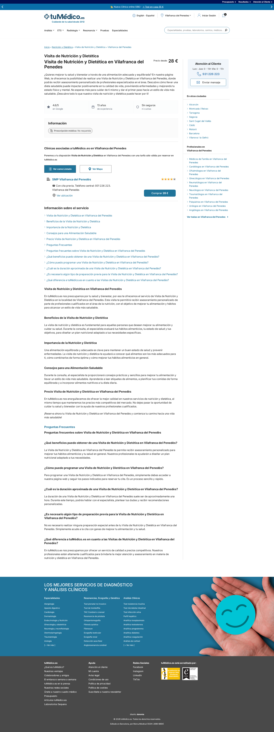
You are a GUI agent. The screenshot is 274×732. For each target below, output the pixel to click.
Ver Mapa (97, 169)
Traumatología (50, 637)
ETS (59, 30)
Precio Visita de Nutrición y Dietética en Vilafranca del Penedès (83, 239)
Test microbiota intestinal (135, 608)
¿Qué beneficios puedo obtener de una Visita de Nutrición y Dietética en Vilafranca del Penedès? (102, 256)
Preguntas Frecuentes (59, 244)
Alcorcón (193, 104)
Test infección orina (132, 612)
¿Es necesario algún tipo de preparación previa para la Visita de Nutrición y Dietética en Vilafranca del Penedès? (112, 274)
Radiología (72, 30)
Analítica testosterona (133, 624)
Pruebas (104, 30)
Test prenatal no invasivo (95, 604)
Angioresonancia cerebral (95, 645)
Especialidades (120, 30)
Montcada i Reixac (198, 108)
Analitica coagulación (133, 637)
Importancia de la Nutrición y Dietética (68, 227)
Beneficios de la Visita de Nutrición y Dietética (73, 221)
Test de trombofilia (92, 608)
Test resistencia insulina (134, 604)
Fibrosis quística (91, 624)
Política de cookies (98, 687)
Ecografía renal (90, 637)
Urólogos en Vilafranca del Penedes (207, 206)
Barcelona (194, 133)
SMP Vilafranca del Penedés (71, 179)
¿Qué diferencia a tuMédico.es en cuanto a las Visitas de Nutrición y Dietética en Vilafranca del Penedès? (107, 280)
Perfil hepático (130, 616)
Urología (48, 641)
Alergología (49, 604)
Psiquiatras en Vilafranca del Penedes (208, 201)
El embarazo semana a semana (60, 679)
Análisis (48, 30)
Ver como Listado (62, 169)
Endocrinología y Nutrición (56, 620)
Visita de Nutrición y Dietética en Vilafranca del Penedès (79, 215)
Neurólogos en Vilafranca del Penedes (208, 190)
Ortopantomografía (92, 620)
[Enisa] (190, 673)
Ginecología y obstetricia (55, 624)
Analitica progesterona (134, 628)
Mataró (193, 129)
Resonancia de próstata (94, 616)
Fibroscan (88, 628)
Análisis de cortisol (132, 641)
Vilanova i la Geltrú (198, 137)
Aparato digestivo (52, 608)
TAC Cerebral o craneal (94, 612)
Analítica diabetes (131, 633)
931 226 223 (211, 74)
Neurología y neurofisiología (56, 628)
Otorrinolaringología (53, 633)
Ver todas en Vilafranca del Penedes (206, 216)
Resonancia (89, 30)
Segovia (193, 117)
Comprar (156, 193)
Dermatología (50, 616)
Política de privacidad (99, 683)
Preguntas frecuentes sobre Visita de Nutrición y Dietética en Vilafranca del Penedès (95, 250)
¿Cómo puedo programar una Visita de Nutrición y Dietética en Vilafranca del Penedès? (97, 262)
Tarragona (194, 112)
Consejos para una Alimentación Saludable (71, 233)
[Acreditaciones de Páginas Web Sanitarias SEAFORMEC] (170, 673)
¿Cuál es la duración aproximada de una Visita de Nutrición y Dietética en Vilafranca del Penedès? (103, 268)
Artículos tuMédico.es (55, 700)
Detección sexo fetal (93, 641)
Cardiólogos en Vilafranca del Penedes (209, 166)
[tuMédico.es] (64, 16)
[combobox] (197, 30)
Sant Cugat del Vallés (200, 121)
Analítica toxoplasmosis (134, 620)
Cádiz (192, 125)
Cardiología (49, 612)
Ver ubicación (65, 195)
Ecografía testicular (92, 633)
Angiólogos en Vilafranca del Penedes (208, 210)
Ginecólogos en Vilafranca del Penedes (209, 178)
